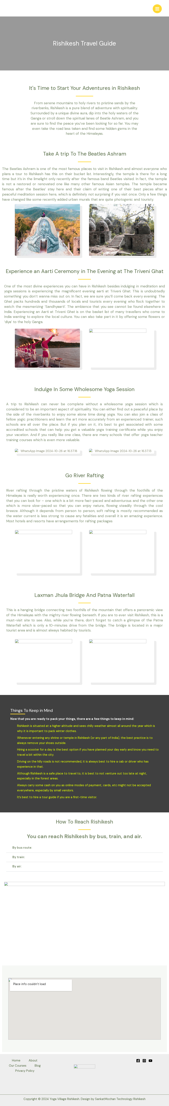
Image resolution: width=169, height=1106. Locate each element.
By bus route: (22, 848)
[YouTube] (150, 1061)
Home (16, 1061)
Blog (38, 1066)
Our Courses (17, 1066)
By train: (18, 857)
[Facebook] (138, 1061)
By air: (17, 866)
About (33, 1061)
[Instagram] (144, 1061)
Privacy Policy (24, 1071)
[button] (84, 848)
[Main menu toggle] (157, 8)
